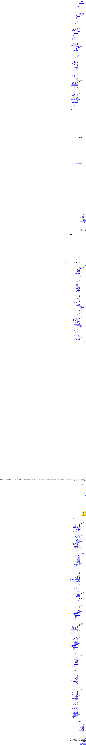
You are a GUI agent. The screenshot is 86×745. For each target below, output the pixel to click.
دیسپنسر (80, 611)
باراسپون (78, 270)
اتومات (78, 594)
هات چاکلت (76, 78)
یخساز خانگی (75, 26)
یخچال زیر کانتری (75, 42)
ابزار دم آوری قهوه (75, 56)
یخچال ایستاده (75, 41)
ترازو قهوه (76, 72)
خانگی (79, 597)
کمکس (74, 61)
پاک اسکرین (74, 63)
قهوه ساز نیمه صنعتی (74, 19)
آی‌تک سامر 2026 (81, 306)
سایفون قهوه (73, 59)
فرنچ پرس (74, 58)
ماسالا (77, 79)
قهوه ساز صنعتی (75, 84)
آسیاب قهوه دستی (77, 584)
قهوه (77, 74)
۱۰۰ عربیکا (74, 75)
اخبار (85, 492)
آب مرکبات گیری (75, 30)
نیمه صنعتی (78, 596)
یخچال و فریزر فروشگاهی (75, 39)
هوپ (75, 60)
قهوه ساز (78, 16)
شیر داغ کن (76, 616)
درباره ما (84, 493)
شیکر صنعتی (75, 33)
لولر (77, 66)
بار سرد (78, 47)
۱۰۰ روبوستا (74, 76)
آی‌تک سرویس (79, 80)
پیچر (77, 68)
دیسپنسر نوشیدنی (77, 34)
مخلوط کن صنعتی (75, 32)
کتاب (81, 308)
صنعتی (78, 595)
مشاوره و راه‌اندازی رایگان (81, 6)
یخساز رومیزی (77, 603)
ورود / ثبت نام (81, 730)
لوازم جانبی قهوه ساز (76, 295)
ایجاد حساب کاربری (82, 738)
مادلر (77, 51)
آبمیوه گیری (78, 93)
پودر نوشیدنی (77, 73)
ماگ (77, 49)
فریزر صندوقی (75, 43)
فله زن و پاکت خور (74, 22)
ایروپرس (74, 57)
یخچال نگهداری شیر (74, 45)
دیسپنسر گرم (75, 37)
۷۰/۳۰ (75, 77)
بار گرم (78, 55)
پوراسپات (78, 271)
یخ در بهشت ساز (73, 108)
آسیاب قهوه (78, 20)
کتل (77, 679)
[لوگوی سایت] (81, 11)
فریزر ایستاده (75, 44)
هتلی (77, 100)
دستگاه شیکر (75, 98)
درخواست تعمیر (79, 111)
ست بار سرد (76, 50)
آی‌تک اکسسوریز (79, 46)
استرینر (78, 269)
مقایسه (82, 729)
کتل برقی (78, 294)
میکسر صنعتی (75, 97)
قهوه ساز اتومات (75, 83)
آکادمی (84, 495)
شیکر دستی (76, 54)
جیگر (77, 48)
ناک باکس (76, 67)
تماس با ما (84, 496)
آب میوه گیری (77, 28)
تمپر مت (78, 290)
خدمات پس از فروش (82, 494)
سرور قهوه (76, 64)
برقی (77, 278)
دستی (77, 279)
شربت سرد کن (73, 109)
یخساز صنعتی (75, 27)
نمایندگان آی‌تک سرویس (78, 188)
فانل (79, 580)
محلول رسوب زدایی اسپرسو (75, 297)
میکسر (78, 31)
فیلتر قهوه (76, 62)
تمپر (77, 65)
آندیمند (77, 21)
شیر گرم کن (74, 38)
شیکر (79, 610)
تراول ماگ (78, 556)
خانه (85, 232)
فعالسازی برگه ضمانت (78, 137)
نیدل (79, 299)
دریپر (77, 282)
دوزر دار (76, 23)
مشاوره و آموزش (79, 163)
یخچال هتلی (76, 40)
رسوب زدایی (75, 71)
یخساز (79, 25)
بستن (85, 734)
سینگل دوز (76, 24)
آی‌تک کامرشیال (79, 15)
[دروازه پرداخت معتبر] (84, 516)
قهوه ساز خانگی (75, 17)
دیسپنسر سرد (75, 107)
